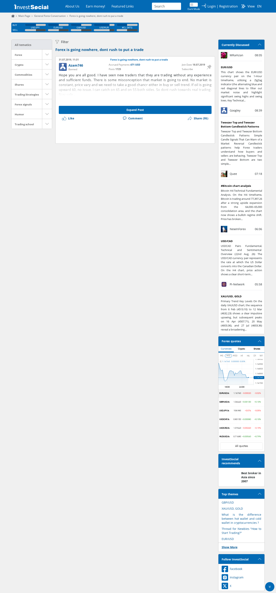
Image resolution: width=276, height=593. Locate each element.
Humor (19, 114)
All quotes (241, 446)
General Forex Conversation (50, 16)
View (251, 6)
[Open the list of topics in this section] (47, 54)
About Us (72, 6)
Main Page (24, 16)
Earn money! (95, 6)
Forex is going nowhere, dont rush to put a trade (96, 16)
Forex (18, 55)
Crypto (19, 65)
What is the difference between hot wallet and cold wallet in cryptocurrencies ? (241, 519)
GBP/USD (228, 502)
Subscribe (187, 69)
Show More (229, 547)
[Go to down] (269, 586)
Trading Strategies (27, 94)
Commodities (23, 75)
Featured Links (123, 6)
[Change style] (243, 6)
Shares (19, 84)
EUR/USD (228, 539)
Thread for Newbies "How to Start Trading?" (241, 531)
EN (259, 6)
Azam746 (75, 65)
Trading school (24, 124)
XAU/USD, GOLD (232, 508)
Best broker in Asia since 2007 (251, 477)
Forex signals (23, 104)
